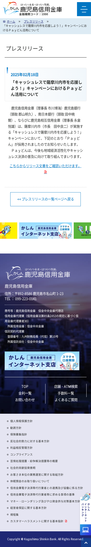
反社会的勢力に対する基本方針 (29, 441)
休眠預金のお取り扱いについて (29, 481)
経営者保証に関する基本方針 (28, 508)
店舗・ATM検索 (66, 386)
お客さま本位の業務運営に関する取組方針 (36, 475)
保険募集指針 (18, 434)
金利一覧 (25, 393)
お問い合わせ (25, 399)
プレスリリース (33, 21)
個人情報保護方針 (21, 421)
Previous (3, 232)
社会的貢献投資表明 (22, 468)
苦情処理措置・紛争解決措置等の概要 (34, 461)
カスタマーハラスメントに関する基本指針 (36, 521)
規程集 (14, 515)
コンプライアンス (21, 454)
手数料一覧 (66, 393)
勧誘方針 (15, 428)
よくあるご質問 (66, 399)
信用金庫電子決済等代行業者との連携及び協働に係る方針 (46, 488)
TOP (24, 386)
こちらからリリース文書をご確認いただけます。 (45, 166)
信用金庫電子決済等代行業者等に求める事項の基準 (42, 494)
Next (87, 232)
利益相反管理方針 (21, 448)
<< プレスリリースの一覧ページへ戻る (45, 199)
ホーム (11, 21)
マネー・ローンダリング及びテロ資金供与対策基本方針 (45, 501)
